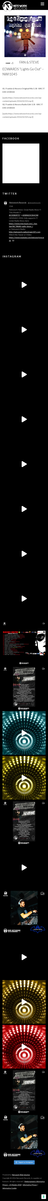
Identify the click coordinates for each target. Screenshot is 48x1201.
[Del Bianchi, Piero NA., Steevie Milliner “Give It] (24, 957)
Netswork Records (17, 202)
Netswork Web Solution (21, 1175)
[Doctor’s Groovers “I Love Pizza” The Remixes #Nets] (24, 419)
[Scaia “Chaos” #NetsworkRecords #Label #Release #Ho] (24, 778)
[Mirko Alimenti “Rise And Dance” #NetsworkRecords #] (24, 733)
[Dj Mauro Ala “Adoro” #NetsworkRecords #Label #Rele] (24, 1047)
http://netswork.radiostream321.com (24, 232)
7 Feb (11, 206)
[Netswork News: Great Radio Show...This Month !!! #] (24, 912)
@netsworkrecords (34, 203)
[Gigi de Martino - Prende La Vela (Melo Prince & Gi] (24, 329)
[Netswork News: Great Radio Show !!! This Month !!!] (24, 643)
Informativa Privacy (30, 1185)
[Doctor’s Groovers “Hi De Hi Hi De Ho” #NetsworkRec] (24, 1002)
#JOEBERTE (14, 215)
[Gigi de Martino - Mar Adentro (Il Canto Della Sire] (24, 553)
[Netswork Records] (14, 10)
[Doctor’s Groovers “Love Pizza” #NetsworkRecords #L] (24, 509)
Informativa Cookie (9, 1188)
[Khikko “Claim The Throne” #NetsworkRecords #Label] (24, 598)
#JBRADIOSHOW (30, 215)
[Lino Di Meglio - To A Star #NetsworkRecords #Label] (24, 374)
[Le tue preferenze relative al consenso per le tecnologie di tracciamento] (43, 1196)
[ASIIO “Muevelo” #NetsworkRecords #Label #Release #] (24, 464)
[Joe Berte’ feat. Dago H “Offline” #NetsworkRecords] (24, 285)
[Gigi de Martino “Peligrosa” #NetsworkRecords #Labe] (24, 867)
